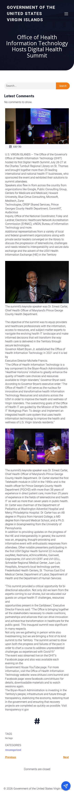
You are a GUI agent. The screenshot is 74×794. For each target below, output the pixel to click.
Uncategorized (13, 750)
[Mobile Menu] (66, 13)
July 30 (17, 146)
